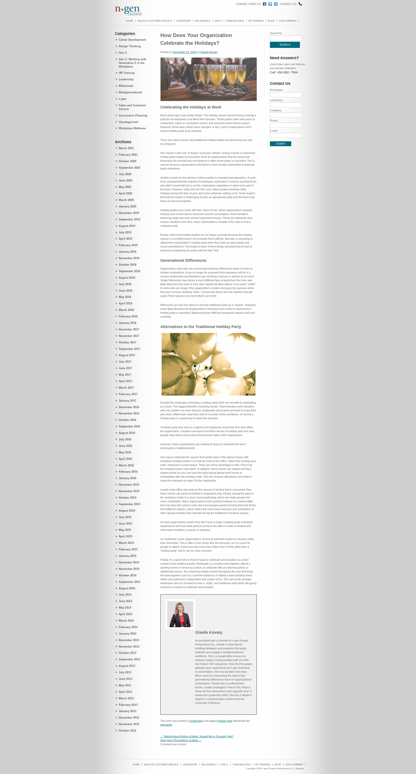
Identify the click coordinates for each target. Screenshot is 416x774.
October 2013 (127, 652)
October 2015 (127, 497)
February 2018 (128, 316)
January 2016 (127, 478)
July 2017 (125, 361)
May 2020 (125, 187)
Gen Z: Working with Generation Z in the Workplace (132, 63)
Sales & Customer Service (154, 20)
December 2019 (129, 213)
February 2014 (128, 627)
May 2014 (125, 607)
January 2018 (127, 323)
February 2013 (128, 704)
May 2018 (125, 297)
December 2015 (129, 484)
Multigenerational (130, 92)
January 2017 (127, 400)
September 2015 (129, 504)
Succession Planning (133, 115)
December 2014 (129, 562)
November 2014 (129, 568)
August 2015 (127, 510)
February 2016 (128, 471)
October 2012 (127, 730)
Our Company (288, 20)
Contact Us (288, 4)
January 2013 (127, 711)
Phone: (274, 120)
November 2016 (129, 413)
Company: (276, 110)
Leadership (183, 20)
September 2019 (129, 219)
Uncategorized (128, 122)
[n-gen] (126, 14)
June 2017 (125, 368)
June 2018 (125, 290)
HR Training (256, 20)
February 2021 (128, 154)
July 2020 (125, 174)
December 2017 (129, 329)
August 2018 (127, 277)
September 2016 (129, 426)
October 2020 (127, 161)
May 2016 (125, 452)
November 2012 (129, 724)
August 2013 (127, 665)
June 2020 (125, 180)
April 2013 (125, 691)
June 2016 (125, 446)
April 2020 (125, 193)
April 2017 (125, 381)
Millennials (202, 20)
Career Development (132, 39)
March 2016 (126, 465)
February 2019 (128, 245)
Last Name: (276, 100)
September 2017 (129, 349)
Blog (271, 20)
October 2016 (127, 420)
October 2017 (127, 342)
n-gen (122, 98)
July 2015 (125, 517)
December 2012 (129, 717)
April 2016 (125, 459)
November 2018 (129, 258)
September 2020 (129, 167)
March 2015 (126, 543)
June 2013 (125, 678)
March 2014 (126, 620)
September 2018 (129, 271)
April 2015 (125, 536)
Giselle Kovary (209, 52)
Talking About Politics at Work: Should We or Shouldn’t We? (196, 736)
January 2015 (127, 555)
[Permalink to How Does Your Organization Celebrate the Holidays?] (211, 100)
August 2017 (127, 355)
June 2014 (125, 601)
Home (129, 20)
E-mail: (274, 130)
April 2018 (125, 303)
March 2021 (126, 148)
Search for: (276, 33)
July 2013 (125, 672)
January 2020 (127, 206)
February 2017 (128, 394)
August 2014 (127, 588)
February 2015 (128, 549)
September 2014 (129, 581)
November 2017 (129, 336)
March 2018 (126, 310)
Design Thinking (130, 46)
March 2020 (126, 200)
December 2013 (129, 640)
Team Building (235, 20)
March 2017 (126, 387)
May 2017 (125, 374)
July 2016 (125, 439)
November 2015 (129, 491)
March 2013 (126, 698)
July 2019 (125, 232)
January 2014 (127, 633)
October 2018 (127, 264)
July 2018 (125, 284)
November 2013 (129, 646)
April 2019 (125, 238)
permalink (166, 724)
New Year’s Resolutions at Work (180, 740)
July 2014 (125, 594)
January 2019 (127, 251)
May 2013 (125, 685)
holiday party (225, 720)
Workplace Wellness (132, 128)
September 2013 (129, 659)
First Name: (276, 90)
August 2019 (127, 226)
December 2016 (129, 407)
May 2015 (125, 530)
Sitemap (300, 768)
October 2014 (127, 575)
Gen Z (218, 20)
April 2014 (125, 614)
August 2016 (127, 433)
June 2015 (125, 523)
